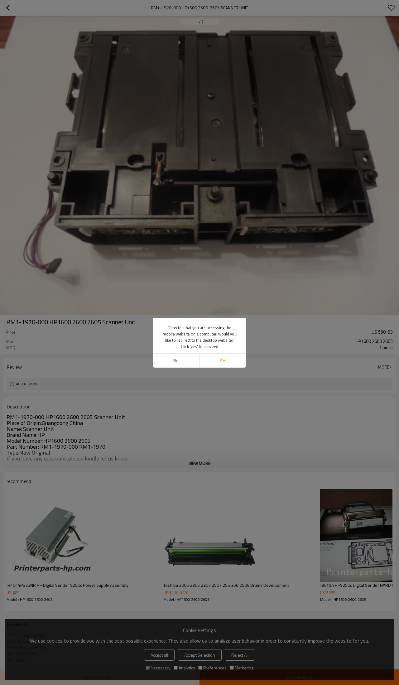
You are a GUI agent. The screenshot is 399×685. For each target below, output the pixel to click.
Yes (223, 360)
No (176, 360)
